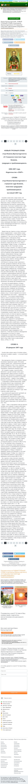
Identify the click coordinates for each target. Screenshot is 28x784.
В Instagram (7, 42)
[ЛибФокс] (5, 4)
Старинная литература (7, 724)
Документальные (6, 709)
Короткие (3, 761)
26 (15, 143)
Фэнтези (16, 752)
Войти (16, 1)
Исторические (4, 746)
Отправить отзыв (14, 692)
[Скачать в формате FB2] (13, 98)
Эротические (3, 767)
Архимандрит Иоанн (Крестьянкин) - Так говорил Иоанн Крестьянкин (7, 606)
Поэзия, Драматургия (7, 729)
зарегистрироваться (15, 642)
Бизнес (4, 718)
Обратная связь (17, 772)
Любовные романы (6, 703)
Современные (4, 765)
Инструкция (10, 113)
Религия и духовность (7, 720)
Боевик (2, 741)
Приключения (5, 713)
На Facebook (7, 39)
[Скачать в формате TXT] (22, 98)
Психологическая (17, 749)
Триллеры (3, 751)
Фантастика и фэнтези (7, 701)
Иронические (3, 745)
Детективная (16, 745)
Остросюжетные (4, 764)
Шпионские (3, 752)
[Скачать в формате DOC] (15, 102)
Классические (4, 748)
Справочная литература (7, 722)
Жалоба (5, 106)
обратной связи (14, 782)
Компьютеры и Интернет (7, 728)
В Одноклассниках (20, 42)
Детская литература (7, 714)
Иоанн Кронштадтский (13, 83)
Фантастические (4, 762)
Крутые (2, 749)
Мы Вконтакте (13, 45)
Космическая (17, 746)
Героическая (16, 743)
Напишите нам (11, 109)
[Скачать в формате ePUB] (17, 98)
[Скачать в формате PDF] (20, 102)
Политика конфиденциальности (18, 771)
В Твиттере (19, 39)
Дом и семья (5, 716)
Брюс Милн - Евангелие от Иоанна (21, 606)
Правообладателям (18, 768)
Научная (16, 748)
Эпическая (16, 754)
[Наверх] (24, 781)
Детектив (3, 743)
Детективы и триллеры (7, 705)
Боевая (15, 741)
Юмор (4, 726)
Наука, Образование (7, 707)
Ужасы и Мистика (17, 751)
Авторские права (14, 18)
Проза (4, 711)
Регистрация (23, 1)
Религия (10, 88)
